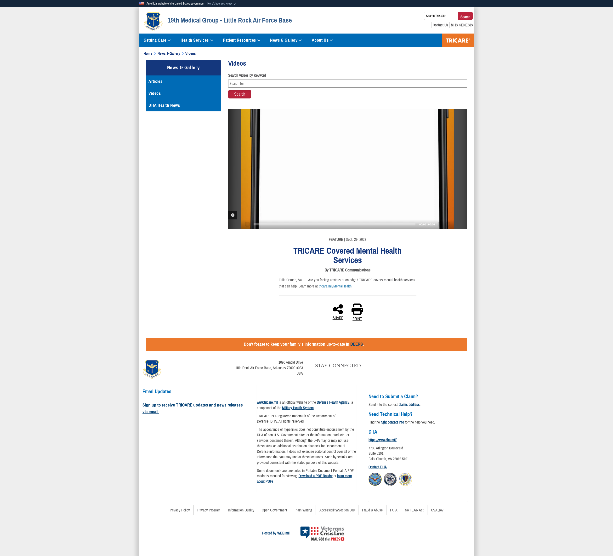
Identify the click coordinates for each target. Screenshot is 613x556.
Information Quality (241, 510)
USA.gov (437, 510)
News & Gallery (283, 40)
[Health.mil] (390, 478)
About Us (320, 40)
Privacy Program (209, 510)
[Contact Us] (440, 25)
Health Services (195, 40)
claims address (409, 404)
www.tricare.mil (267, 402)
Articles (155, 81)
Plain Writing (303, 510)
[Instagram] (357, 376)
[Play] (247, 224)
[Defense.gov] (375, 478)
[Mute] (440, 224)
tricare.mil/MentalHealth (335, 286)
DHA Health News (164, 105)
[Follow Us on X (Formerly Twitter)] (327, 376)
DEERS (356, 344)
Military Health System (298, 408)
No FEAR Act (414, 510)
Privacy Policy (180, 510)
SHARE (338, 317)
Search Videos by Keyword (247, 75)
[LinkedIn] (347, 376)
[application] (347, 169)
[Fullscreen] (447, 224)
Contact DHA (378, 467)
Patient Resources (239, 40)
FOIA (393, 510)
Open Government (274, 510)
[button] (222, 3)
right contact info (392, 422)
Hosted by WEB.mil (275, 533)
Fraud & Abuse (372, 510)
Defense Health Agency (333, 402)
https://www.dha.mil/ (383, 440)
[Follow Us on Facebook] (317, 376)
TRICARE (458, 40)
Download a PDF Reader (316, 476)
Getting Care (155, 40)
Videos (154, 93)
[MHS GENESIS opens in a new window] (462, 25)
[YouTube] (337, 376)
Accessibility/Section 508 (337, 510)
